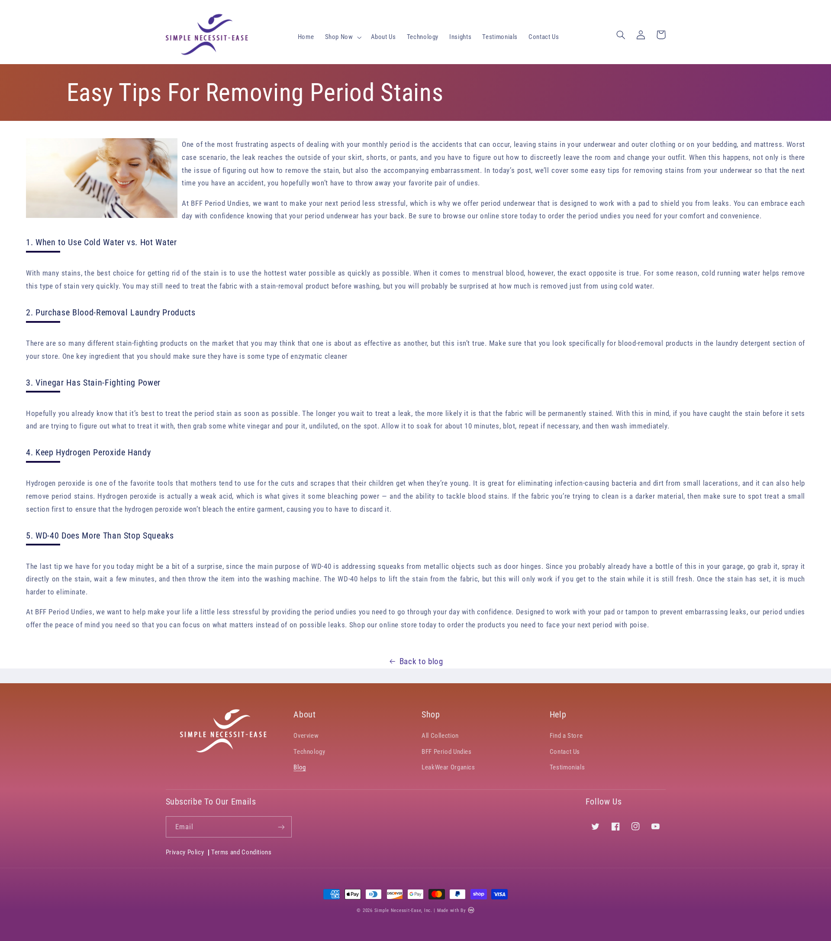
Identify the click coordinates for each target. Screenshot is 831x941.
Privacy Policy (185, 853)
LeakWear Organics (448, 767)
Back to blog (421, 661)
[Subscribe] (281, 826)
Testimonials (567, 767)
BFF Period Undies (447, 752)
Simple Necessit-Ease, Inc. (403, 910)
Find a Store (566, 736)
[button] (342, 37)
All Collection (440, 736)
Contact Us (565, 752)
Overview (306, 736)
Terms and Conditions (241, 852)
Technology (309, 752)
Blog (299, 767)
